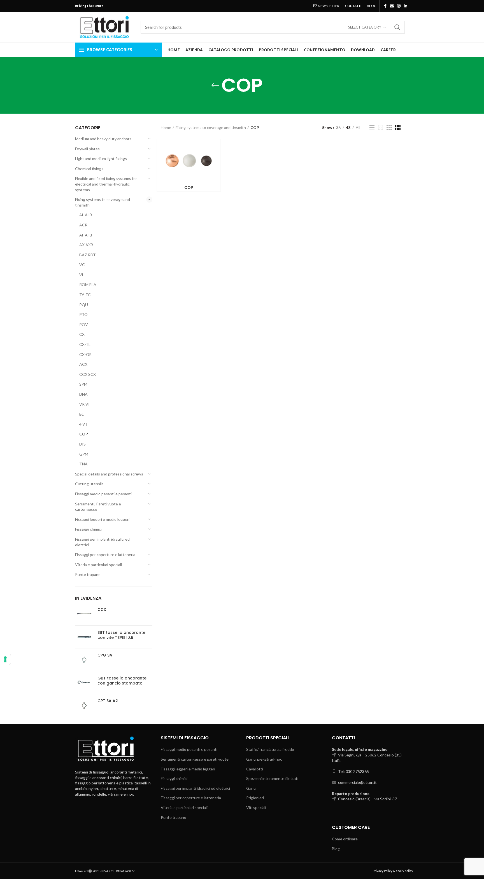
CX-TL (84, 344)
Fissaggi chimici (88, 529)
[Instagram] (398, 6)
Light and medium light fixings (101, 158)
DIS (82, 444)
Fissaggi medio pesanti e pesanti (103, 493)
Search (397, 27)
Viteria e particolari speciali (98, 564)
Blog (336, 848)
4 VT (83, 424)
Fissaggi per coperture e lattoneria (105, 554)
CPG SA (104, 655)
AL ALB (85, 214)
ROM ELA (87, 284)
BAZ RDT (87, 254)
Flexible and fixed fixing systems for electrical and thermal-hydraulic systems (106, 184)
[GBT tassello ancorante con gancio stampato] (84, 683)
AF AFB (85, 235)
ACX (83, 364)
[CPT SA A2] (84, 705)
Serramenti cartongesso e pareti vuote (195, 759)
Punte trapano (88, 574)
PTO (83, 314)
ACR (83, 224)
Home (166, 127)
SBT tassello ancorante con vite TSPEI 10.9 (121, 635)
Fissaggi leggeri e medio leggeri (102, 519)
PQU (83, 304)
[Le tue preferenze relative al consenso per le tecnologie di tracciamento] (5, 659)
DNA (83, 394)
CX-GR (85, 354)
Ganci (251, 788)
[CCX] (84, 614)
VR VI (84, 404)
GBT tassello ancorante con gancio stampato (121, 681)
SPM (83, 384)
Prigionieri (255, 797)
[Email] (391, 6)
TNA (83, 463)
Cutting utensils (89, 483)
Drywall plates (87, 148)
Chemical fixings (89, 168)
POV (83, 324)
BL (81, 414)
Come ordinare (345, 838)
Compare (212, 148)
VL (81, 274)
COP (83, 434)
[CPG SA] (84, 660)
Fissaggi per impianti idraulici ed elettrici (102, 542)
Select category (364, 27)
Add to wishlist (212, 161)
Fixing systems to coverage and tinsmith (102, 202)
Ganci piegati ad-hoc (264, 759)
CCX (101, 609)
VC (82, 264)
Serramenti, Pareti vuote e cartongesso (98, 506)
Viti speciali (256, 807)
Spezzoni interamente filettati (272, 778)
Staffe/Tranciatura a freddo (270, 749)
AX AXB (86, 244)
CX (82, 334)
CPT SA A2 (107, 700)
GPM (83, 454)
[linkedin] (405, 6)
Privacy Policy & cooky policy (393, 871)
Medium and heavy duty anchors (103, 138)
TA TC (85, 294)
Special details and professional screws (109, 474)
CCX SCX (87, 374)
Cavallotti (254, 769)
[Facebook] (385, 6)
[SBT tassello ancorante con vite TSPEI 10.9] (84, 637)
